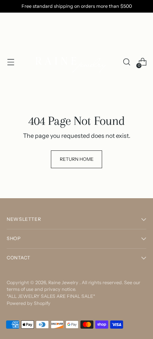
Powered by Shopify (29, 303)
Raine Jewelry (63, 282)
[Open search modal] (126, 62)
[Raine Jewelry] (72, 62)
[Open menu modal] (10, 62)
